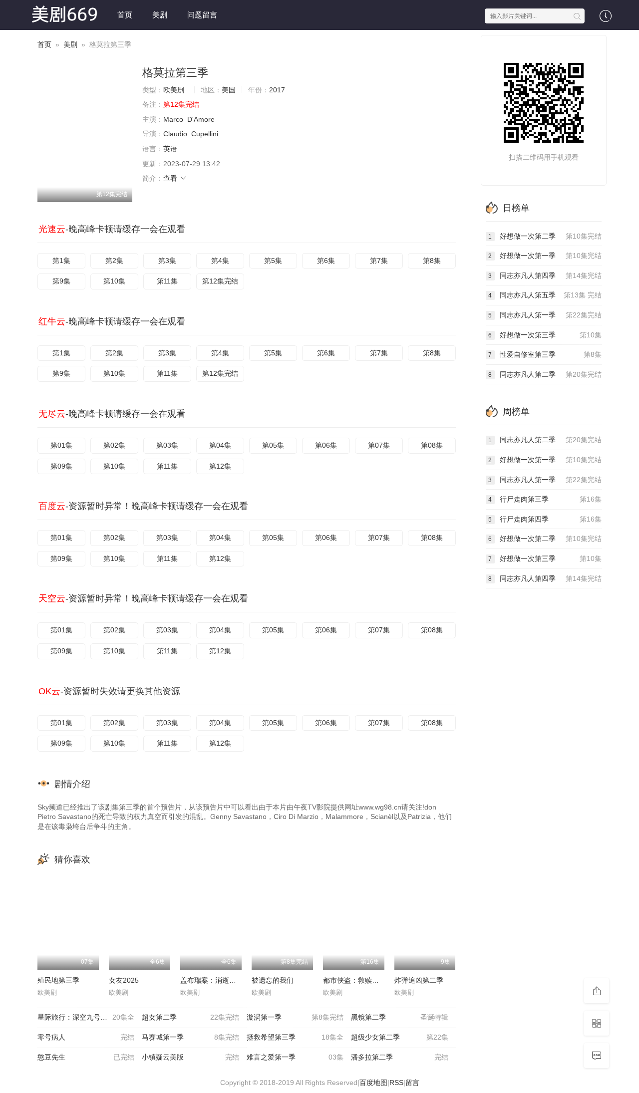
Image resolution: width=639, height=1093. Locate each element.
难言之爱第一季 (295, 1057)
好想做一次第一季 (545, 256)
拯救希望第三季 (295, 1037)
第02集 (114, 445)
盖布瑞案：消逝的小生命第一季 (229, 980)
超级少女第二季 (399, 1037)
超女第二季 (190, 1017)
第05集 (273, 445)
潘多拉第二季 (399, 1057)
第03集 (167, 445)
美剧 (159, 14)
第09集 (61, 466)
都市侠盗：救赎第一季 (358, 980)
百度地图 (373, 1083)
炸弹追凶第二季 (418, 980)
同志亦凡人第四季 (545, 275)
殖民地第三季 (58, 980)
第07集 (379, 445)
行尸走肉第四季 (545, 519)
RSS (396, 1083)
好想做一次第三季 (545, 335)
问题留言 (202, 14)
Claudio (175, 134)
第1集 (61, 261)
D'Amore (201, 119)
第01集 (61, 445)
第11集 (167, 281)
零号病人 (85, 1037)
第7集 (379, 261)
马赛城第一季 (190, 1037)
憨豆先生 (85, 1057)
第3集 (167, 261)
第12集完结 (220, 281)
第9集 (61, 281)
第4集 (220, 261)
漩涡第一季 (295, 1017)
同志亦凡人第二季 (545, 374)
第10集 (114, 281)
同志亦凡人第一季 (545, 315)
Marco (173, 119)
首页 (124, 14)
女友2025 (124, 980)
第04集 (220, 445)
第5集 (273, 261)
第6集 (326, 261)
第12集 (220, 466)
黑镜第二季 (399, 1017)
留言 (412, 1083)
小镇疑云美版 (190, 1057)
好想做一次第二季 (545, 236)
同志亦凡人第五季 (545, 295)
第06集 (326, 445)
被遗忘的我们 (273, 980)
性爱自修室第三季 (545, 354)
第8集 (432, 261)
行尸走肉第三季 (545, 499)
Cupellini (204, 134)
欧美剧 (173, 90)
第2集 (114, 261)
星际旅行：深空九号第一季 (85, 1017)
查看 (171, 178)
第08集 (432, 445)
